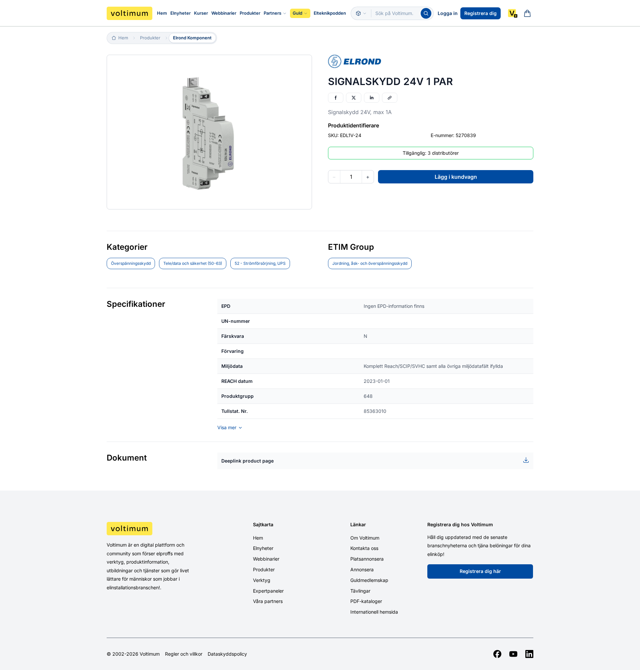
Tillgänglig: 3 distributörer (431, 153)
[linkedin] (529, 654)
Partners (272, 13)
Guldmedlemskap (369, 580)
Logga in (448, 13)
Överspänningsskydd (131, 263)
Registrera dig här (480, 571)
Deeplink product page (247, 461)
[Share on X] (353, 98)
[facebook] (497, 654)
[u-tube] (513, 654)
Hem (162, 13)
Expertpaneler (268, 591)
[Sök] (426, 13)
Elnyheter (180, 13)
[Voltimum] (129, 13)
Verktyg (261, 580)
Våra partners (268, 601)
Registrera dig (480, 13)
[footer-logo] (157, 528)
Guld (297, 13)
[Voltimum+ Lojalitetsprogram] (513, 13)
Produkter (250, 13)
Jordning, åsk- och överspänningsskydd (369, 263)
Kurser (201, 13)
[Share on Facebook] (335, 98)
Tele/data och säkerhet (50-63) (192, 263)
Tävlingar (360, 591)
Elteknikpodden (330, 13)
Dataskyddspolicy (227, 654)
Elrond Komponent (192, 37)
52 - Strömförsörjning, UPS (260, 263)
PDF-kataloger (366, 601)
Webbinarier (223, 13)
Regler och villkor (183, 654)
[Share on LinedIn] (371, 98)
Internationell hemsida (374, 612)
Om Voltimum (364, 538)
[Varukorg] (527, 13)
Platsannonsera (367, 559)
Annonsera (362, 569)
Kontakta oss (364, 548)
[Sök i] (361, 13)
